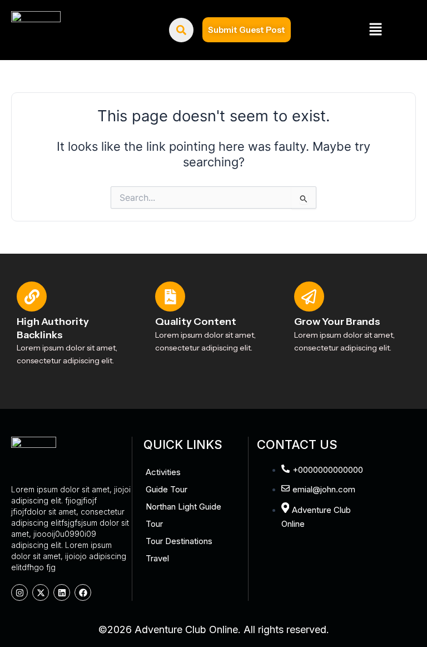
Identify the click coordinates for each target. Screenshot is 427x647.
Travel (157, 558)
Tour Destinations (179, 541)
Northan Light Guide (183, 506)
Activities (163, 472)
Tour (154, 523)
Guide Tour (166, 489)
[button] (375, 30)
